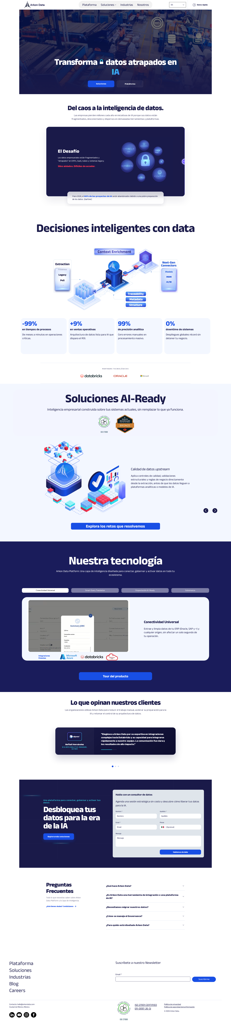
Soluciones (20, 970)
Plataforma (21, 963)
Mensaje (118, 833)
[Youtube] (19, 1015)
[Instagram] (26, 1015)
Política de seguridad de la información (179, 1007)
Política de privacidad (172, 1004)
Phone (162, 822)
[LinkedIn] (12, 1015)
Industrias (20, 977)
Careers (17, 990)
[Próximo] (215, 511)
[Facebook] (33, 1015)
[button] (200, 5)
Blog (14, 983)
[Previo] (206, 511)
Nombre (119, 811)
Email (118, 822)
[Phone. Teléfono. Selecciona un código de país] (163, 827)
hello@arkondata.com (26, 1004)
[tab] (45, 590)
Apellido (163, 811)
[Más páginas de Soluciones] (115, 4)
